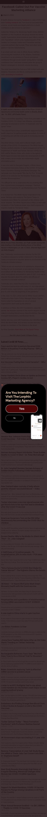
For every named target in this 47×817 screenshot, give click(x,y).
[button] (22, 409)
